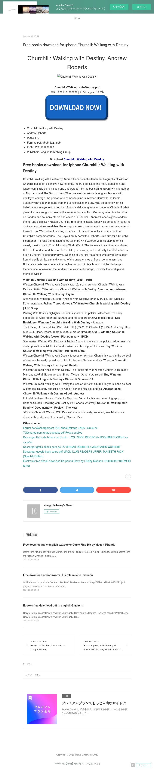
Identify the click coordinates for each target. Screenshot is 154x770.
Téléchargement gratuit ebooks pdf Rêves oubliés (52, 432)
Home (77, 18)
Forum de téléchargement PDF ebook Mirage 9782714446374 (60, 428)
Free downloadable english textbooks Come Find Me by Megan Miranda (69, 544)
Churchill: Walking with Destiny (84, 159)
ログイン (141, 6)
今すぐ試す (119, 6)
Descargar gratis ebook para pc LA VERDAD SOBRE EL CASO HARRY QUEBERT (72, 447)
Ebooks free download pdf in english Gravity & (53, 605)
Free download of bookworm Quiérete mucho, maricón (58, 575)
